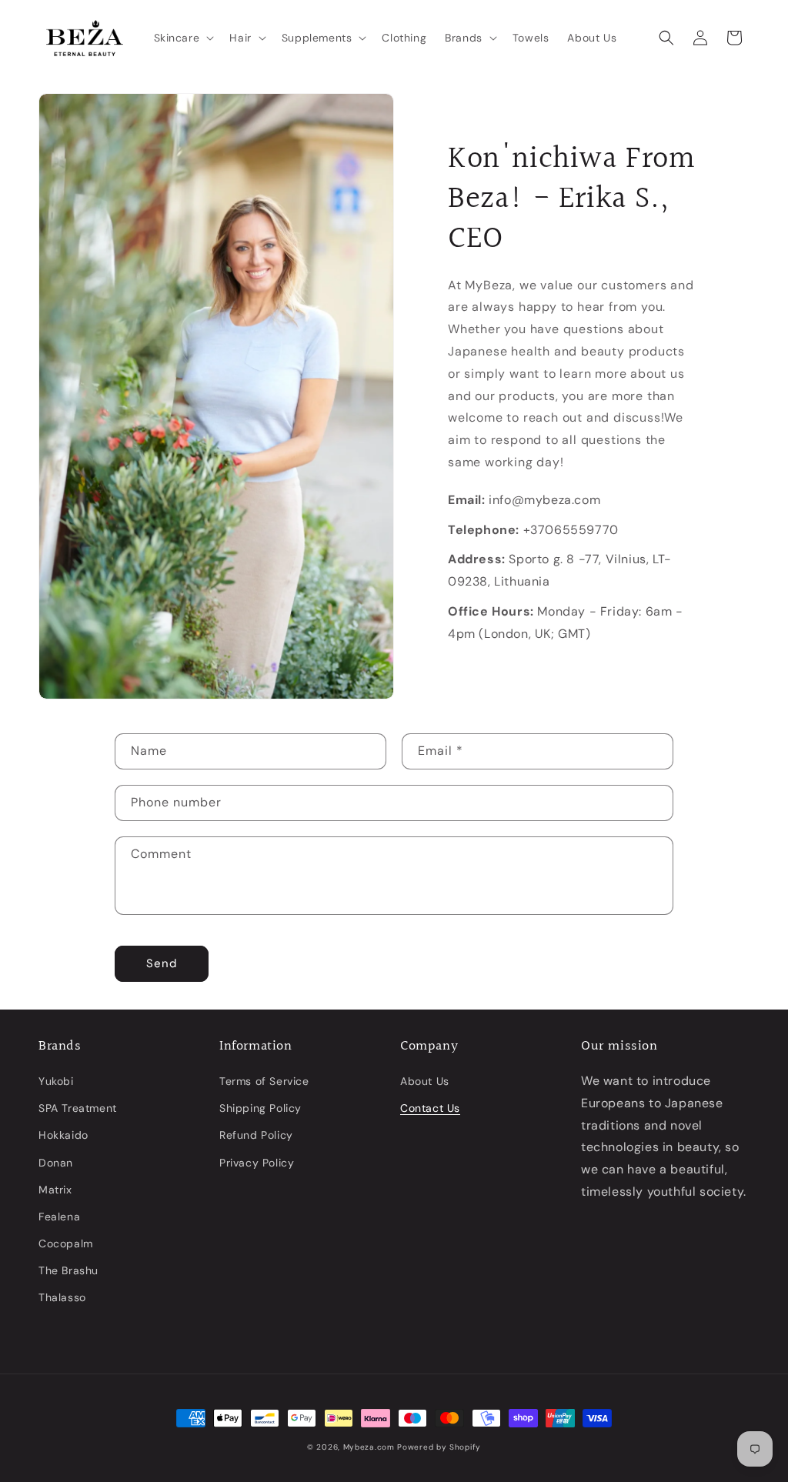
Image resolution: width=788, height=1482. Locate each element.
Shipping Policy (260, 1108)
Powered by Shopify (439, 1447)
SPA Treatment (77, 1108)
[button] (183, 38)
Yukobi (56, 1081)
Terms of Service (264, 1081)
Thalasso (62, 1297)
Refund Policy (256, 1135)
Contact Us (430, 1108)
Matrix (55, 1190)
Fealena (59, 1216)
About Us (424, 1081)
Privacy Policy (256, 1163)
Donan (55, 1163)
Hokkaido (63, 1135)
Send (161, 963)
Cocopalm (65, 1243)
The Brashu (68, 1270)
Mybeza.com (369, 1447)
